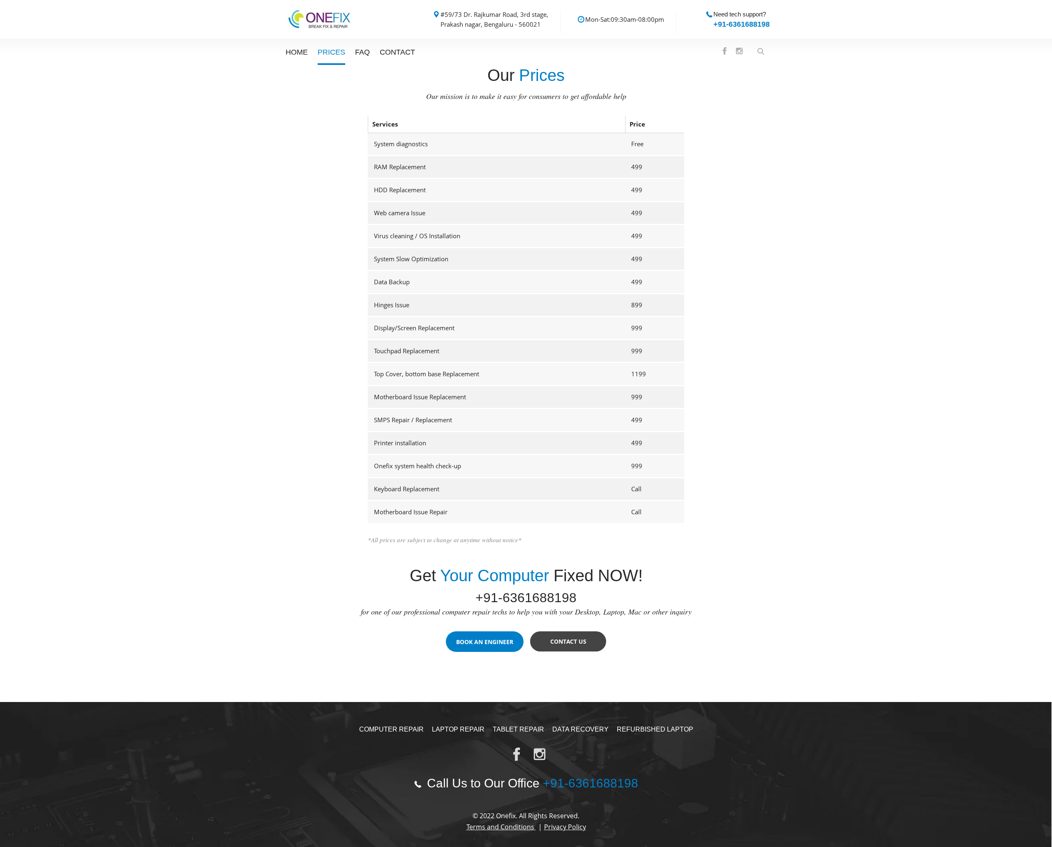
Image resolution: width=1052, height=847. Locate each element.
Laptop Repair (458, 729)
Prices (331, 52)
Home (297, 52)
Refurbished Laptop (655, 729)
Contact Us (568, 641)
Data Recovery (580, 729)
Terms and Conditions (501, 826)
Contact (397, 52)
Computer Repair (391, 729)
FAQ (362, 52)
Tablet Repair (518, 729)
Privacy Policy (565, 826)
